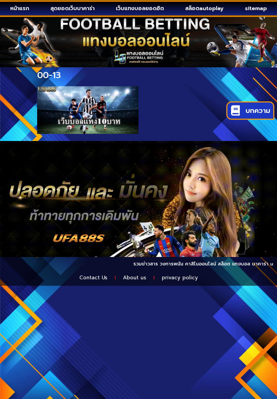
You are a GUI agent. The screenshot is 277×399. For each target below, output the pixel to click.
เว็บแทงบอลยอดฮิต (140, 8)
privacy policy (180, 277)
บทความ (258, 110)
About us (134, 277)
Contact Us (93, 277)
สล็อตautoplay (204, 8)
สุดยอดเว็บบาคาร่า (72, 8)
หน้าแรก (19, 8)
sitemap (256, 8)
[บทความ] (235, 110)
